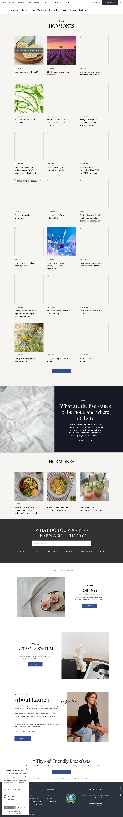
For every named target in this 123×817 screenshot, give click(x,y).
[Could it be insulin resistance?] (28, 193)
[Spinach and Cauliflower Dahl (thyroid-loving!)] (61, 486)
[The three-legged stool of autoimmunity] (61, 289)
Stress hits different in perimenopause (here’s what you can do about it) (25, 170)
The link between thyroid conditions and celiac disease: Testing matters (90, 218)
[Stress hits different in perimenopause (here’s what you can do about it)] (28, 146)
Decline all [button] (21, 807)
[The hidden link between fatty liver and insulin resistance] (61, 98)
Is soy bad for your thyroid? (26, 72)
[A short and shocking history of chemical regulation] (61, 241)
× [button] (26, 769)
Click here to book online (52, 801)
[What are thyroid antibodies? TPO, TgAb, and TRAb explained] (94, 146)
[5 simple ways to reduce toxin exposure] (28, 241)
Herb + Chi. (22, 727)
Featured (18, 259)
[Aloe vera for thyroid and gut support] (28, 98)
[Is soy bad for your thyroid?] (28, 50)
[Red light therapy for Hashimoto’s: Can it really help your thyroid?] (94, 98)
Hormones (18, 68)
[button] (15, 811)
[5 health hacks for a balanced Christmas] (61, 193)
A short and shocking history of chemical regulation (56, 266)
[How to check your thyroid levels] (94, 289)
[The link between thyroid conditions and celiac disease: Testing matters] (94, 193)
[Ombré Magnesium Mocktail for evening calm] (94, 486)
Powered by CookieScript (15, 813)
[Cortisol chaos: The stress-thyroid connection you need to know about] (28, 289)
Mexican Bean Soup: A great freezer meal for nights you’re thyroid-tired (25, 510)
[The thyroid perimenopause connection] (61, 50)
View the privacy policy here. (84, 778)
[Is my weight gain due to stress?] (61, 337)
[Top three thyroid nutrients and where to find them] (94, 241)
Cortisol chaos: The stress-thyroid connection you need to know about (25, 313)
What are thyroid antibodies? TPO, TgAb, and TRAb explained (90, 170)
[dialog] (15, 791)
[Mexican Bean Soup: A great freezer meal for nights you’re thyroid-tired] (28, 486)
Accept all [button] (9, 807)
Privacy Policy (7, 786)
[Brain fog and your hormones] (94, 337)
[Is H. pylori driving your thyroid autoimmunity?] (94, 50)
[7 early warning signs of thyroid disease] (28, 337)
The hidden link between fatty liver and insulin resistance (57, 122)
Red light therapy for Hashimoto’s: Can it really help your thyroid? (91, 122)
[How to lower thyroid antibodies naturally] (61, 146)
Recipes (17, 504)
